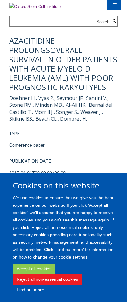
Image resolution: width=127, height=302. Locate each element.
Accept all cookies (34, 268)
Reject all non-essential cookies (47, 279)
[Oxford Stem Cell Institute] (35, 4)
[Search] (114, 21)
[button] (114, 5)
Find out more (30, 289)
